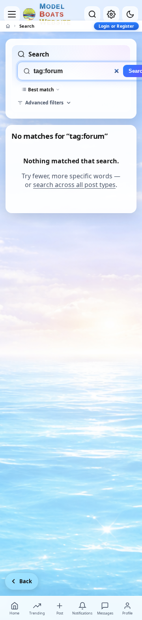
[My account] (111, 14)
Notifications (82, 613)
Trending (37, 613)
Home (14, 613)
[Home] (8, 26)
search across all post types (74, 184)
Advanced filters (44, 102)
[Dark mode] (130, 14)
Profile (127, 613)
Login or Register (116, 26)
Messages (105, 613)
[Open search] (92, 14)
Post (59, 613)
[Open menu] (12, 14)
